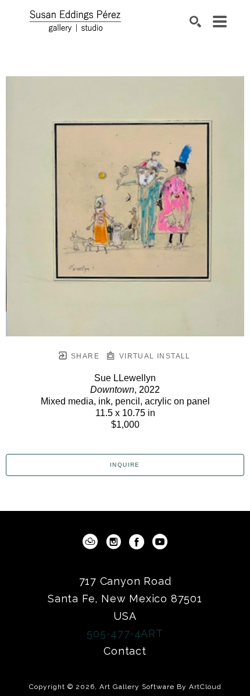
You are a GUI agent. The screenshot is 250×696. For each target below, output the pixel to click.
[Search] (195, 21)
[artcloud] (90, 541)
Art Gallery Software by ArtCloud (160, 687)
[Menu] (220, 21)
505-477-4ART (125, 633)
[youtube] (159, 541)
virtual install (153, 356)
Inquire (125, 464)
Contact (125, 651)
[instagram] (113, 541)
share (84, 356)
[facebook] (136, 541)
